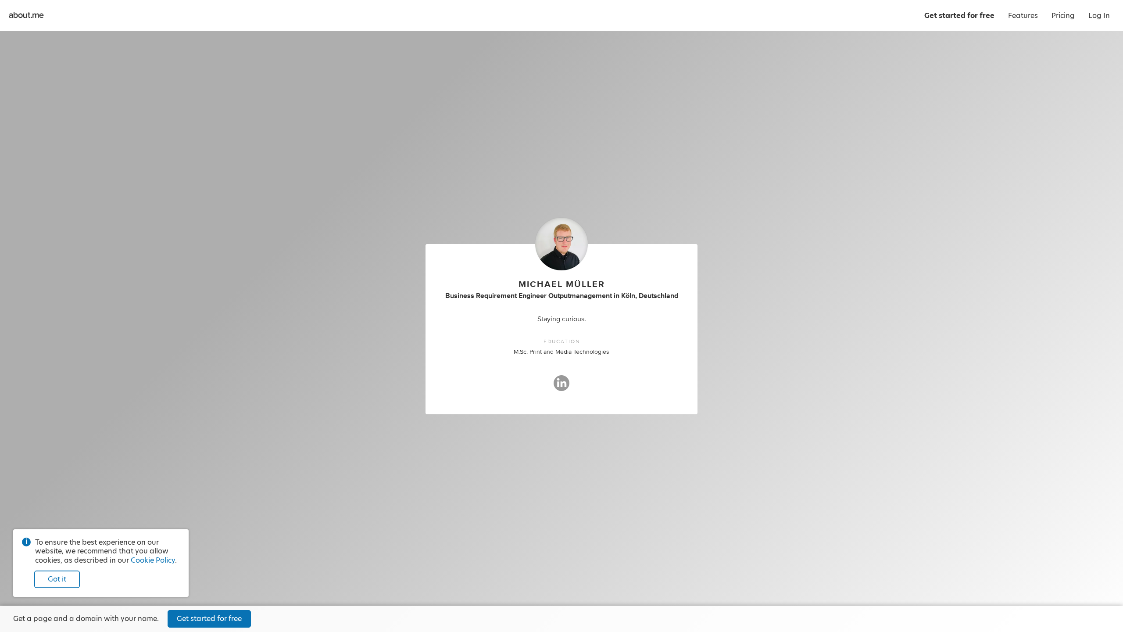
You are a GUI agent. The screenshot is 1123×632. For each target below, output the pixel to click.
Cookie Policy (153, 560)
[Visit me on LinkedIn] (561, 387)
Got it (57, 579)
